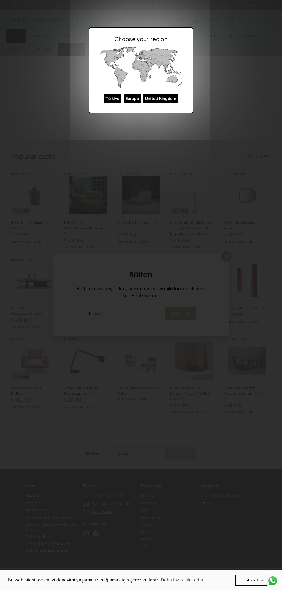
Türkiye (112, 98)
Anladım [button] (255, 580)
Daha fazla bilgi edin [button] (182, 580)
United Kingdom (161, 98)
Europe (132, 98)
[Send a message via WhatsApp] (272, 580)
